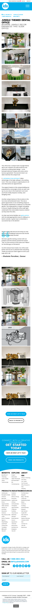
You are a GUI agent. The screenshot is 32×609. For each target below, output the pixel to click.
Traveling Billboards (4, 528)
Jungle (15, 14)
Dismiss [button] (16, 606)
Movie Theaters (6, 518)
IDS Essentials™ (15, 480)
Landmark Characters (5, 524)
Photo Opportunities (5, 503)
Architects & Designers (15, 528)
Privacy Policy (5, 602)
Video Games (5, 505)
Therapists (14, 505)
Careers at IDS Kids (25, 521)
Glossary (23, 488)
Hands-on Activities (4, 508)
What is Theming (25, 478)
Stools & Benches (4, 497)
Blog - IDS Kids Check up (25, 497)
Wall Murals (4, 493)
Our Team (24, 481)
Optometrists (15, 507)
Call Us (13, 559)
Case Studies (5, 478)
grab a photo (25, 215)
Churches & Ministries (15, 513)
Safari (21, 14)
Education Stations (4, 512)
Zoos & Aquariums (14, 521)
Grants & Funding (23, 504)
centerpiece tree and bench (11, 178)
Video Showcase (16, 478)
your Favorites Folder (14, 1)
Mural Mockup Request (25, 508)
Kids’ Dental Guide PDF (24, 512)
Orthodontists (15, 504)
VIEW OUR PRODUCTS (16, 460)
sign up (28, 1)
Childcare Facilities (14, 510)
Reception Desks (6, 495)
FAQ (22, 487)
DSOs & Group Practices (15, 497)
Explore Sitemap (25, 518)
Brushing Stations (6, 500)
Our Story (23, 479)
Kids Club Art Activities (24, 515)
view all (3, 531)
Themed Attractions (14, 524)
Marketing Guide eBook (25, 501)
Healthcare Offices (14, 501)
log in (23, 1)
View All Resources (24, 526)
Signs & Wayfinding (5, 521)
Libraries (14, 516)
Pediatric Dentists (14, 494)
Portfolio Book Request (24, 494)
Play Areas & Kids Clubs (6, 515)
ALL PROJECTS (7, 14)
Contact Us (24, 523)
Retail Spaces (15, 518)
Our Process (24, 483)
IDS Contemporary (15, 483)
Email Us (15, 561)
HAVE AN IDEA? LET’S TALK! (16, 414)
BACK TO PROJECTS (16, 420)
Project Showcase (14, 476)
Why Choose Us (25, 485)
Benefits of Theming (5, 476)
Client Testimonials (5, 481)
